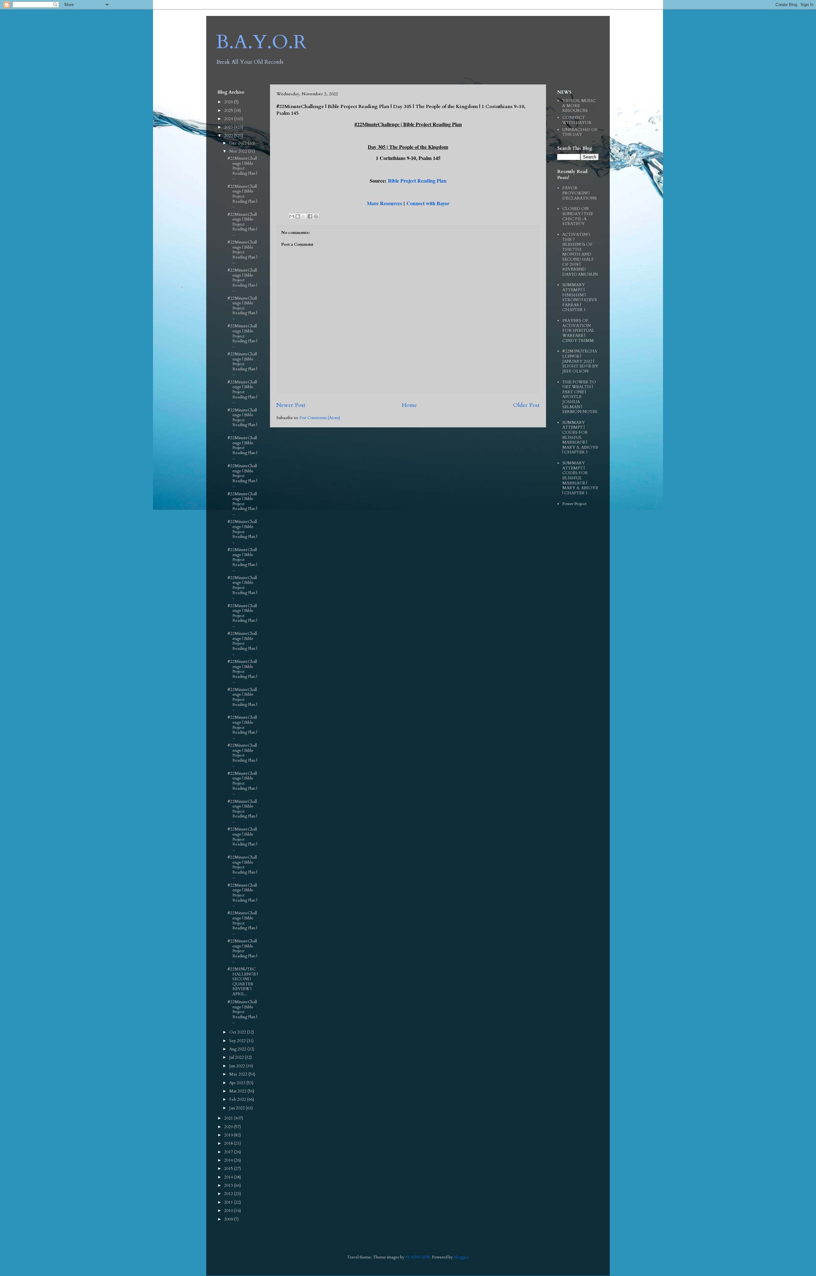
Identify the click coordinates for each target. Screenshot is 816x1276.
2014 (229, 1177)
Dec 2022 (238, 143)
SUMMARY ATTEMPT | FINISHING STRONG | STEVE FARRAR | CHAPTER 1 (579, 297)
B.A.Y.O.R (261, 42)
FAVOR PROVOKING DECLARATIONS (579, 193)
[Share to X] (304, 216)
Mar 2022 (238, 1091)
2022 (229, 136)
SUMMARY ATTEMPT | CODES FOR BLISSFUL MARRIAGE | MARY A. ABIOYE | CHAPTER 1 (580, 478)
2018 (229, 1143)
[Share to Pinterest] (316, 216)
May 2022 (238, 1074)
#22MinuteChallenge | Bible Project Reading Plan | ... (242, 168)
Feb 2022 (238, 1099)
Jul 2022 (237, 1057)
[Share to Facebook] (310, 216)
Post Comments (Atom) (319, 418)
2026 (229, 102)
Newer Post (290, 405)
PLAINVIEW (417, 1257)
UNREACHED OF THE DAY (580, 132)
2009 (229, 1219)
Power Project (574, 504)
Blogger (461, 1257)
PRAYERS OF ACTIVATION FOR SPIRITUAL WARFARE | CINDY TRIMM (578, 330)
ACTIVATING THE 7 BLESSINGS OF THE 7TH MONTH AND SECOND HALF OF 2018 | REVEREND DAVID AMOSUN (580, 254)
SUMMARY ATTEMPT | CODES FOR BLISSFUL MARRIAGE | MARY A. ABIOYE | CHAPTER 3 (580, 437)
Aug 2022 (238, 1049)
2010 (229, 1211)
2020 (229, 1127)
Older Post (526, 405)
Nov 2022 (238, 151)
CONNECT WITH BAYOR (577, 120)
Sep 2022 (238, 1041)
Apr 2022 (237, 1083)
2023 (229, 127)
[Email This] (291, 216)
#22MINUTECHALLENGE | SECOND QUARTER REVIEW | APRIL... (243, 981)
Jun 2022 (237, 1066)
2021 (229, 1118)
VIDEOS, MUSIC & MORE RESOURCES (578, 105)
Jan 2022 (237, 1108)
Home (409, 405)
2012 (229, 1194)
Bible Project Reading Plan (417, 180)
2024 (229, 119)
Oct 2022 (238, 1032)
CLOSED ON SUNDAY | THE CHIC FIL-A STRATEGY (577, 216)
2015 (229, 1168)
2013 (229, 1185)
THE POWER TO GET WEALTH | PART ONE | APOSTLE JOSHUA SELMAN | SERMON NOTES (579, 397)
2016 (229, 1160)
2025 (229, 110)
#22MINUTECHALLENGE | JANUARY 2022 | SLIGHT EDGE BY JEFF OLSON (580, 361)
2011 (229, 1202)
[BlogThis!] (298, 216)
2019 (229, 1135)
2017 (229, 1152)
